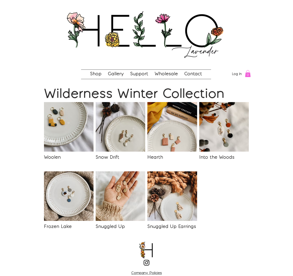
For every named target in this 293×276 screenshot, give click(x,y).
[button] (248, 73)
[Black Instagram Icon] (146, 263)
